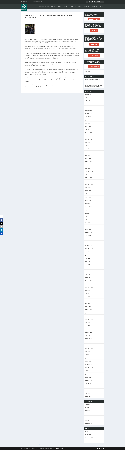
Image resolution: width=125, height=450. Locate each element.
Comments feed (89, 437)
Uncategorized (88, 423)
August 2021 (88, 187)
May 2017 (87, 300)
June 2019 (87, 219)
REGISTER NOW (94, 19)
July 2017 (87, 293)
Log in (86, 431)
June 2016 (87, 325)
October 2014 (88, 364)
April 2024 (87, 155)
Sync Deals (87, 420)
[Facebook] (1, 220)
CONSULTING (87, 6)
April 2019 (87, 226)
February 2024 (88, 161)
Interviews (87, 410)
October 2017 (88, 284)
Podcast (87, 414)
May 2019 (87, 222)
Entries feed (88, 434)
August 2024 (88, 142)
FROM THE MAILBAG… (93, 86)
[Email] (1, 226)
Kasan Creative (59, 448)
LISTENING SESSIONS (76, 6)
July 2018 (87, 255)
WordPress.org (88, 441)
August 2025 (88, 116)
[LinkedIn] (1, 230)
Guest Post (87, 404)
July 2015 (87, 354)
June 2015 (87, 358)
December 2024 (88, 132)
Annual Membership (44, 6)
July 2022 (87, 174)
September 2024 (89, 139)
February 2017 (88, 309)
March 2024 (88, 158)
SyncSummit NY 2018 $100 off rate (36, 1)
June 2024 (87, 148)
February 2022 (88, 177)
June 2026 (87, 100)
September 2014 (89, 367)
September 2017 (89, 287)
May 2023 (87, 168)
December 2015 (88, 338)
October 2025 (88, 113)
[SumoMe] (1, 233)
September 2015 (89, 348)
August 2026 (88, 94)
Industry (87, 407)
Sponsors (87, 417)
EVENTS (59, 6)
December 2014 (88, 361)
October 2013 (88, 390)
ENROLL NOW (94, 56)
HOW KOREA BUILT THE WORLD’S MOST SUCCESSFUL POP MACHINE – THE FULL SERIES (93, 81)
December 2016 (88, 316)
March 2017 (88, 306)
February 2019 (88, 232)
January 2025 (88, 129)
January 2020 (88, 197)
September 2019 (89, 210)
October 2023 (88, 165)
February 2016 (88, 332)
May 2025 (87, 123)
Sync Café (53, 6)
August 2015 (88, 351)
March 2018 (88, 267)
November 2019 (88, 203)
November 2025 (88, 110)
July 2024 (87, 145)
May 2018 (87, 261)
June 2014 (87, 374)
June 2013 (87, 393)
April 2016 (87, 329)
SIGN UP (94, 30)
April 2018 (87, 264)
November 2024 (88, 136)
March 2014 (88, 377)
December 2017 (88, 277)
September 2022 (89, 171)
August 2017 (88, 290)
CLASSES (66, 6)
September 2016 (89, 319)
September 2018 (89, 248)
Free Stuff (94, 6)
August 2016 (88, 322)
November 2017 (88, 280)
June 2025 (87, 120)
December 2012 (88, 396)
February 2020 (88, 193)
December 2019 (88, 200)
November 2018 (88, 242)
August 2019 (88, 213)
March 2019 (88, 229)
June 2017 (87, 296)
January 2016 (88, 335)
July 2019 (87, 216)
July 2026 (87, 97)
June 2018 (87, 258)
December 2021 (88, 181)
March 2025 (88, 126)
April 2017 (87, 303)
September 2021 (89, 184)
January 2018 (88, 274)
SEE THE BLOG (94, 66)
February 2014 (88, 380)
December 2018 (88, 239)
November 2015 (88, 341)
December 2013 (88, 387)
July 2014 (87, 370)
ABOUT (101, 6)
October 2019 (88, 206)
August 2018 (88, 251)
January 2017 (88, 313)
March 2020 (88, 190)
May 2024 (87, 152)
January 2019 (88, 235)
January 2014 (88, 383)
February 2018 (88, 271)
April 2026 (87, 103)
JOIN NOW (94, 44)
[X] (1, 223)
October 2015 (88, 345)
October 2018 (88, 245)
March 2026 (88, 107)
